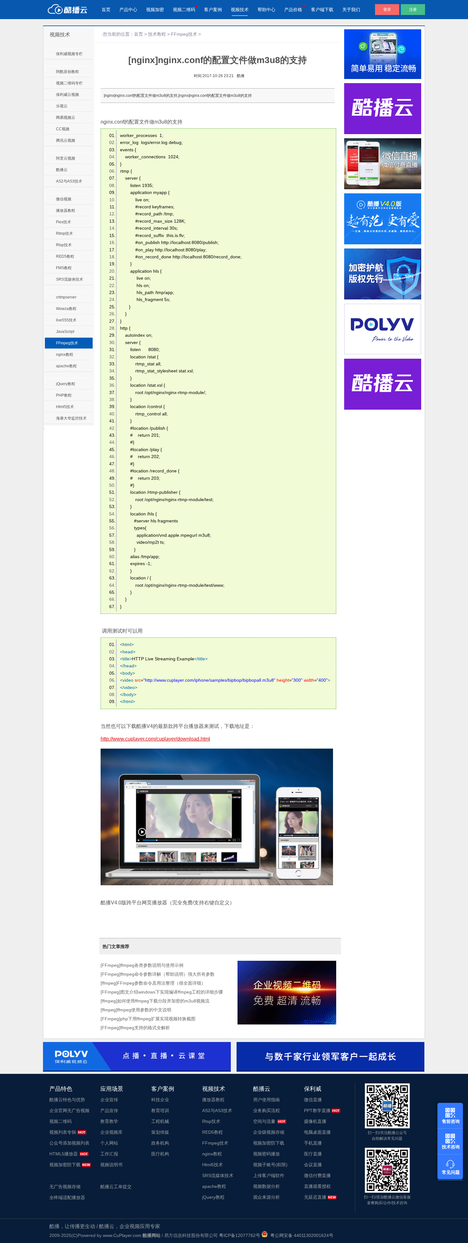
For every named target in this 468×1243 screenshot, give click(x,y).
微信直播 (313, 1099)
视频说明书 (111, 1164)
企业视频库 (111, 1132)
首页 (106, 9)
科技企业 (160, 1099)
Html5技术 (65, 407)
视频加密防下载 (65, 1164)
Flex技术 (63, 222)
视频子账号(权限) (270, 1164)
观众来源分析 (266, 1197)
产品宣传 (109, 1110)
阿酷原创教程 (67, 71)
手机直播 (313, 1143)
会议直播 (313, 1164)
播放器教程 (65, 210)
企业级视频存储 (268, 1132)
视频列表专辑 (62, 1132)
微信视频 (63, 199)
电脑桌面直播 (317, 1132)
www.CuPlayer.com (122, 1235)
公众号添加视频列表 (69, 1143)
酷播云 (61, 170)
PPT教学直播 (317, 1110)
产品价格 (293, 9)
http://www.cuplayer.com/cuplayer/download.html (155, 739)
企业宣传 (109, 1099)
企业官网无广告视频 (69, 1110)
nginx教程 (64, 354)
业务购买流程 (266, 1110)
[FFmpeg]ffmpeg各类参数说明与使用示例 (142, 965)
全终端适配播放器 (67, 1197)
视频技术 (240, 9)
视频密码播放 (266, 1153)
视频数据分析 (266, 1186)
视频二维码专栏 (69, 83)
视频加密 (155, 9)
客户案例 (213, 9)
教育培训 (160, 1110)
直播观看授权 (317, 1186)
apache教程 (66, 366)
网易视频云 (65, 117)
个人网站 (109, 1143)
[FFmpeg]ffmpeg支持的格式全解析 (135, 1027)
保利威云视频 (67, 94)
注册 (413, 9)
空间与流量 (264, 1121)
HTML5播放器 (63, 1153)
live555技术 (66, 320)
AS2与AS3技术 (69, 181)
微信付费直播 (317, 1175)
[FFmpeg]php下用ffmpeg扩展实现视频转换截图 (148, 1018)
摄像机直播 (315, 1121)
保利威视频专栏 (69, 54)
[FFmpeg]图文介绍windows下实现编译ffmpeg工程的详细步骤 (162, 992)
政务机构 (160, 1143)
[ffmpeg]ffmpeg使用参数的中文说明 (136, 1009)
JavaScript (65, 331)
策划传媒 (160, 1132)
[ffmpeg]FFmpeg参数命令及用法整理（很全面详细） (153, 983)
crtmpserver (66, 297)
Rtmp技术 (64, 233)
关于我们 (351, 9)
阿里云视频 (65, 158)
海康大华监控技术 (71, 418)
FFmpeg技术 (67, 343)
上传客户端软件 (268, 1175)
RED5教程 (65, 256)
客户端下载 (322, 9)
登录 (387, 9)
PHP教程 (64, 395)
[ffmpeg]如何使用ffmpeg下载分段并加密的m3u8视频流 (155, 1000)
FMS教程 (64, 268)
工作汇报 (109, 1153)
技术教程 (157, 34)
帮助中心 (266, 9)
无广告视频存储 (65, 1186)
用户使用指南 (266, 1099)
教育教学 (109, 1121)
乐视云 (61, 106)
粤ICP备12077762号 (239, 1235)
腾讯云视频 (65, 140)
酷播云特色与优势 (67, 1099)
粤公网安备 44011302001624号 (300, 1235)
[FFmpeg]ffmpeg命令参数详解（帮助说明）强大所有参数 (158, 974)
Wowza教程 (66, 308)
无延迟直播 (315, 1197)
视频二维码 (184, 9)
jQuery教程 (65, 384)
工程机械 (160, 1121)
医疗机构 (160, 1153)
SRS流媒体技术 (69, 279)
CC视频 (62, 129)
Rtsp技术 (64, 245)
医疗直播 (313, 1153)
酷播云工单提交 (115, 1186)
